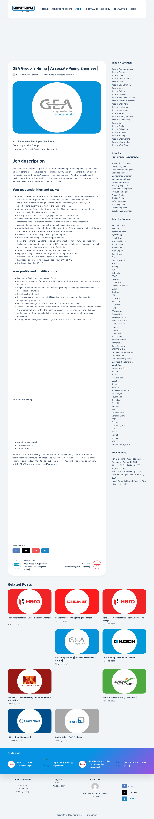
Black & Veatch (118, 260)
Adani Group (117, 238)
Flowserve (116, 301)
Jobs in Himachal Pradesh (123, 97)
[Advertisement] (77, 36)
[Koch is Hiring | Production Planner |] (124, 641)
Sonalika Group (119, 416)
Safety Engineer (119, 201)
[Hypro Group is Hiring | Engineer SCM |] (47, 764)
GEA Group (117, 311)
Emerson (116, 298)
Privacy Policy (22, 791)
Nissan (115, 371)
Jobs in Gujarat (118, 91)
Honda (115, 330)
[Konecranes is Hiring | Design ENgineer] (77, 601)
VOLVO (115, 441)
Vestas (115, 438)
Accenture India (119, 231)
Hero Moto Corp (119, 320)
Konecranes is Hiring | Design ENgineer (73, 618)
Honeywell (116, 333)
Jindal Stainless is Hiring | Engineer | (120, 697)
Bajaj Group (117, 254)
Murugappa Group (120, 368)
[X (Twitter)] (26, 550)
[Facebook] (16, 550)
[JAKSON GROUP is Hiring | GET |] (118, 764)
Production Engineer (121, 192)
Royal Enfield (118, 397)
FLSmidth (116, 305)
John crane (117, 336)
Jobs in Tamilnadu (120, 132)
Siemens (115, 406)
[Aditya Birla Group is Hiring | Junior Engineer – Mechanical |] (29, 681)
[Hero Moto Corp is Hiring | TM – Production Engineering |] (82, 764)
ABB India (116, 228)
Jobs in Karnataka (120, 110)
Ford (114, 308)
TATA (114, 419)
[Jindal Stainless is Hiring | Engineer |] (124, 681)
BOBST (115, 263)
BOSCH (115, 270)
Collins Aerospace (120, 285)
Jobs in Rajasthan (120, 129)
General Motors (119, 317)
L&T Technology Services (123, 358)
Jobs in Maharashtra (121, 119)
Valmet (115, 435)
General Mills (117, 314)
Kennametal (117, 343)
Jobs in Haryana (119, 94)
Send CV (105, 9)
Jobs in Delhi (117, 81)
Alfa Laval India (119, 241)
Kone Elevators (118, 346)
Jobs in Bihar (117, 75)
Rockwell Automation (121, 390)
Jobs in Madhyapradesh (122, 116)
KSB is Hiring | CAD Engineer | (69, 737)
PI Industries (117, 378)
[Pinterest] (36, 550)
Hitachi (115, 327)
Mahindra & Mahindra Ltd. (123, 362)
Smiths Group (118, 412)
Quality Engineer (119, 198)
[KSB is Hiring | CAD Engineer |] (77, 721)
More (133, 9)
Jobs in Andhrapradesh (122, 69)
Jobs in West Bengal (121, 145)
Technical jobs (72, 75)
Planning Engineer (120, 185)
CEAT (114, 276)
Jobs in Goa (117, 88)
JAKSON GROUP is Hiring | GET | (127, 465)
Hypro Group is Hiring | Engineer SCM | (63, 764)
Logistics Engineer (120, 173)
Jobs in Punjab (118, 126)
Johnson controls (119, 339)
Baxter (115, 257)
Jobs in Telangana (120, 135)
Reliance (115, 387)
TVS (113, 428)
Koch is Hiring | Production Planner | (119, 657)
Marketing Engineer (120, 182)
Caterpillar (116, 273)
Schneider (116, 403)
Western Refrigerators (122, 444)
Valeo (114, 431)
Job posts (61, 75)
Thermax (116, 422)
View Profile (95, 796)
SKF (113, 409)
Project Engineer (119, 195)
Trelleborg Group (119, 425)
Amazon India (118, 247)
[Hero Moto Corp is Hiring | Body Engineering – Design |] (124, 601)
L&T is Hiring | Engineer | (19, 737)
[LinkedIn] (45, 550)
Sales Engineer (118, 204)
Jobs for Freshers (61, 9)
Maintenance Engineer (122, 176)
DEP (114, 295)
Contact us (120, 9)
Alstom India (117, 244)
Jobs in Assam (118, 72)
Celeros (115, 279)
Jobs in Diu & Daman (121, 85)
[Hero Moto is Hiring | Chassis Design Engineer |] (29, 601)
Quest (114, 381)
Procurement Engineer (122, 188)
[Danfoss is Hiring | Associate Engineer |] (11, 764)
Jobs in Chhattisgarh (121, 78)
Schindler (116, 400)
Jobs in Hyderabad (120, 107)
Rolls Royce (117, 393)
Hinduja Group (118, 324)
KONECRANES (118, 349)
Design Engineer (119, 166)
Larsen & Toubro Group (122, 352)
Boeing (115, 266)
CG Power (116, 282)
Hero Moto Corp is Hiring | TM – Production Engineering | (99, 764)
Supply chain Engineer (122, 211)
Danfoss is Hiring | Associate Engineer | (26, 764)
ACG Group (117, 235)
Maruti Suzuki (118, 365)
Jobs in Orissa (118, 123)
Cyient (115, 289)
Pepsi (114, 374)
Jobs (78, 9)
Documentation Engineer (123, 169)
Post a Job (92, 9)
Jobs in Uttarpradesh (121, 142)
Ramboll (115, 384)
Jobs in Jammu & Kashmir (123, 100)
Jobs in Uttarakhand (121, 139)
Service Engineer (119, 207)
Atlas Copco (117, 251)
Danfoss (115, 292)
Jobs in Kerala (118, 113)
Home (45, 9)
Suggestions (22, 785)
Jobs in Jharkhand (120, 104)
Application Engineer (121, 163)
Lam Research (118, 355)
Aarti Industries (118, 225)
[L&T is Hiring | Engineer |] (29, 721)
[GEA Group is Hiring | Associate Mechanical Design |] (77, 641)
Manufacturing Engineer (122, 179)
